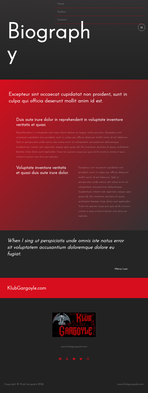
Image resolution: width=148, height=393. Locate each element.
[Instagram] (88, 359)
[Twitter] (81, 359)
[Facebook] (60, 359)
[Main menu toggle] (141, 27)
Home (60, 4)
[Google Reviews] (67, 359)
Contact (61, 20)
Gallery (61, 12)
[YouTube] (74, 359)
